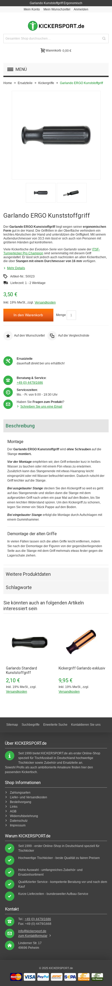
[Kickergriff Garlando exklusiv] (82, 642)
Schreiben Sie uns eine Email (41, 406)
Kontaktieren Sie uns (86, 724)
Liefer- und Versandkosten (28, 797)
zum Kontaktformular (32, 936)
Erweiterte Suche (55, 724)
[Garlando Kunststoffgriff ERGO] (72, 193)
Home (7, 83)
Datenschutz (19, 821)
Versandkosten (45, 302)
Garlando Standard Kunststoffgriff (21, 670)
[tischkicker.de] (56, 25)
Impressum (18, 825)
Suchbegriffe (31, 724)
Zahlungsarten (20, 792)
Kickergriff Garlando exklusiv (82, 668)
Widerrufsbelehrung (24, 816)
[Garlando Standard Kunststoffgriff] (29, 642)
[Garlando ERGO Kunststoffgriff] (41, 193)
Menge (61, 315)
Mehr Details (16, 268)
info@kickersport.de (32, 931)
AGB (13, 811)
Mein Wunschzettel (56, 9)
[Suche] (103, 38)
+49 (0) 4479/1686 (30, 382)
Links (13, 806)
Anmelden (81, 9)
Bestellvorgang (20, 802)
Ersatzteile (25, 83)
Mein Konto (32, 9)
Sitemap (12, 724)
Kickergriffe (46, 83)
